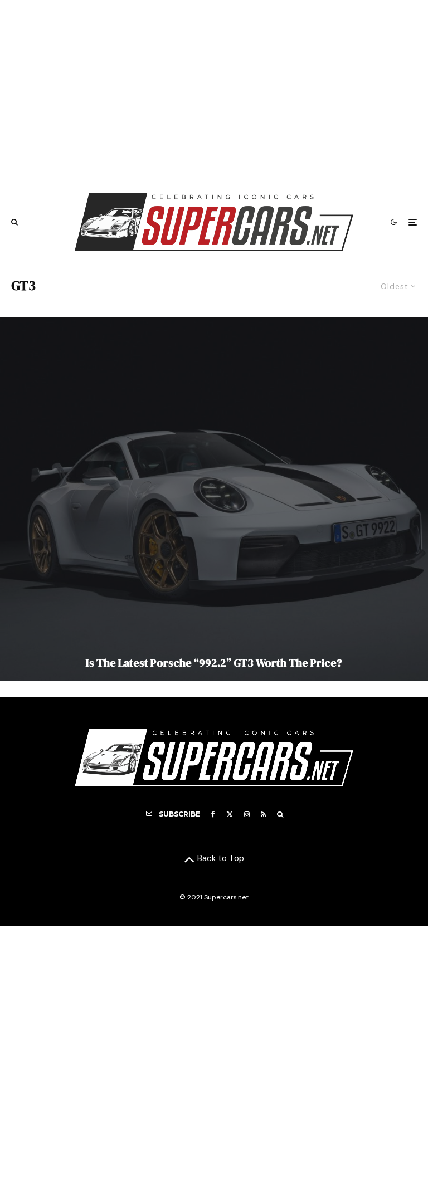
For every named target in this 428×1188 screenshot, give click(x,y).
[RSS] (263, 814)
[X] (230, 814)
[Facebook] (213, 814)
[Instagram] (247, 814)
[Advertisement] (214, 91)
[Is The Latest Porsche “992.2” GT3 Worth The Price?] (214, 499)
